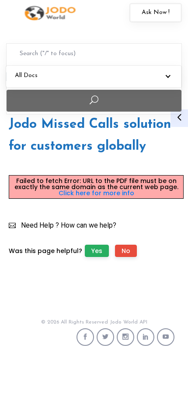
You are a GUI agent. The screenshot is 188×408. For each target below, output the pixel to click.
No (126, 250)
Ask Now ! (156, 12)
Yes (96, 250)
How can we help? (88, 225)
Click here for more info (96, 193)
